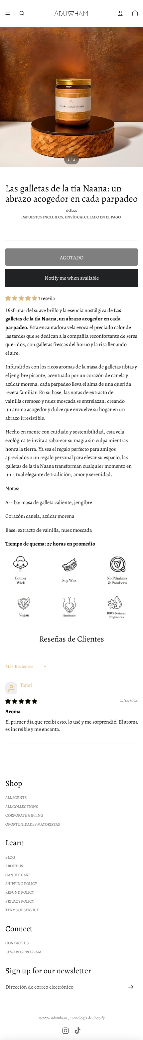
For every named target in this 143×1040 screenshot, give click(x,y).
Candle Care (18, 875)
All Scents (16, 797)
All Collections (21, 806)
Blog (10, 857)
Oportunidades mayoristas (32, 824)
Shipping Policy (21, 883)
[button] (21, 298)
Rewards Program (23, 952)
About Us (14, 866)
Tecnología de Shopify (87, 1018)
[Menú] (7, 13)
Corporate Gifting (24, 815)
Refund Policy (19, 892)
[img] (21, 701)
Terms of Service (22, 910)
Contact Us (17, 943)
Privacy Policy (19, 901)
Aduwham (59, 1018)
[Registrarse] (131, 987)
